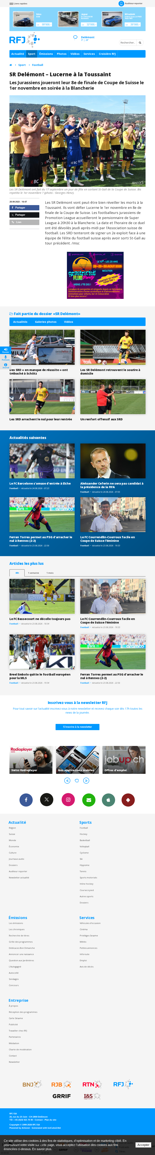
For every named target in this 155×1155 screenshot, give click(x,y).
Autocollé (14, 973)
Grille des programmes (21, 941)
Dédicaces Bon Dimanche (22, 948)
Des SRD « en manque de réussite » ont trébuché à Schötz (38, 372)
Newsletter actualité (19, 877)
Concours (14, 985)
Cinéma (84, 929)
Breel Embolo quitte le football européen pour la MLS (39, 676)
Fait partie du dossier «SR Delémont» (46, 313)
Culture (12, 852)
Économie (14, 846)
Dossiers (13, 865)
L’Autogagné (15, 966)
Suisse (12, 834)
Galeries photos (46, 322)
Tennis (83, 871)
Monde (12, 840)
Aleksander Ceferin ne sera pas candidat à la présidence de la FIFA (111, 485)
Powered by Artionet (19, 1128)
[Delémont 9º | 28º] (75, 34)
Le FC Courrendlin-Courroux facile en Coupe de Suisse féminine (107, 539)
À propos (13, 1006)
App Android (128, 800)
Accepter (143, 1145)
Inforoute (84, 954)
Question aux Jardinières (21, 960)
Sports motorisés (88, 877)
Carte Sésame (16, 1018)
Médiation (14, 1043)
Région (12, 828)
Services (89, 54)
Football (37, 65)
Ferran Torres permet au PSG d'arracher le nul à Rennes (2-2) (40, 539)
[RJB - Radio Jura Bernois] (61, 1084)
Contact (13, 1055)
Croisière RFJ (107, 54)
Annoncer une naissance (21, 954)
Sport (31, 54)
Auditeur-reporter (133, 3)
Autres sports (86, 896)
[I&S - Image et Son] (92, 1096)
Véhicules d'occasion (90, 923)
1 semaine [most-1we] (33, 572)
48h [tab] (17, 572)
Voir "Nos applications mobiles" (30, 760)
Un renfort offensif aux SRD (101, 419)
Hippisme (84, 865)
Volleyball (84, 846)
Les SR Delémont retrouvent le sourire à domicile (110, 372)
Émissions (46, 54)
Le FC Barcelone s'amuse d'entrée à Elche (40, 483)
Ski (81, 859)
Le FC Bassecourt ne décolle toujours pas (39, 619)
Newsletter (14, 1062)
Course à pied (87, 890)
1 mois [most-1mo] (49, 572)
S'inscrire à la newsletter (77, 726)
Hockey (83, 834)
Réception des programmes (23, 1012)
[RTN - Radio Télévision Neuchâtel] (92, 1084)
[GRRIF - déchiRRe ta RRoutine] (61, 1096)
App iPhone (108, 800)
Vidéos (75, 54)
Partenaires (15, 1037)
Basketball (85, 840)
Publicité (13, 1024)
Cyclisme (84, 852)
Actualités (20, 322)
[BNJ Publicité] (31, 1084)
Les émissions (16, 923)
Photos (62, 54)
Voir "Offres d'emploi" (77, 760)
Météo (83, 941)
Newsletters (88, 800)
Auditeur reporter (18, 871)
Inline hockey (86, 883)
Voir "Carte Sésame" (124, 760)
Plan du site (50, 1120)
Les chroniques (16, 929)
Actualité (17, 54)
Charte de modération (20, 1049)
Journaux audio (16, 859)
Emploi (83, 960)
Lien (18, 222)
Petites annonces (88, 948)
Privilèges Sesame (89, 935)
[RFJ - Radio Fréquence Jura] (123, 1084)
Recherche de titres (19, 935)
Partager (20, 207)
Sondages (14, 979)
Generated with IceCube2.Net (46, 1128)
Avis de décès (86, 966)
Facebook (26, 800)
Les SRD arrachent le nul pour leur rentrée (40, 419)
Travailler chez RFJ (18, 1030)
